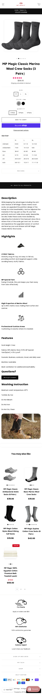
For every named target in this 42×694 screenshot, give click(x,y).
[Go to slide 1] (7, 485)
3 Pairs (12, 113)
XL (26, 94)
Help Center (21, 674)
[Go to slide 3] (9, 485)
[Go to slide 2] (8, 485)
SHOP (21, 668)
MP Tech (20, 662)
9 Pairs (29, 113)
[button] (17, 78)
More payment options (21, 130)
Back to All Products (22, 185)
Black (23, 103)
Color (21, 99)
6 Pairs (21, 113)
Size (21, 90)
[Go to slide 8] (36, 524)
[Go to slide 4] (11, 485)
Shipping (13, 83)
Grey (19, 103)
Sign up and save (20, 656)
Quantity (21, 108)
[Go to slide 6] (33, 524)
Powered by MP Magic (21, 692)
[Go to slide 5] (12, 485)
